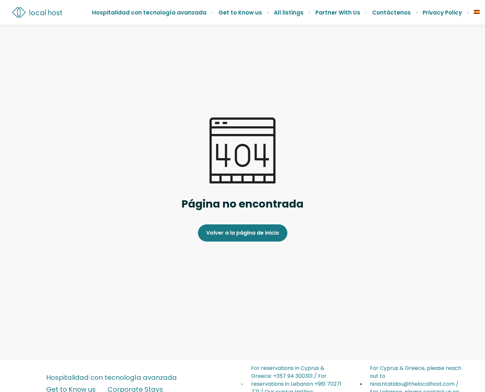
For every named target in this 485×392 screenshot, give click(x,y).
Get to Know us (240, 12)
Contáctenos (391, 12)
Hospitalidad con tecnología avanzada (149, 12)
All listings (289, 12)
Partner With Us (337, 12)
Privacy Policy (442, 12)
